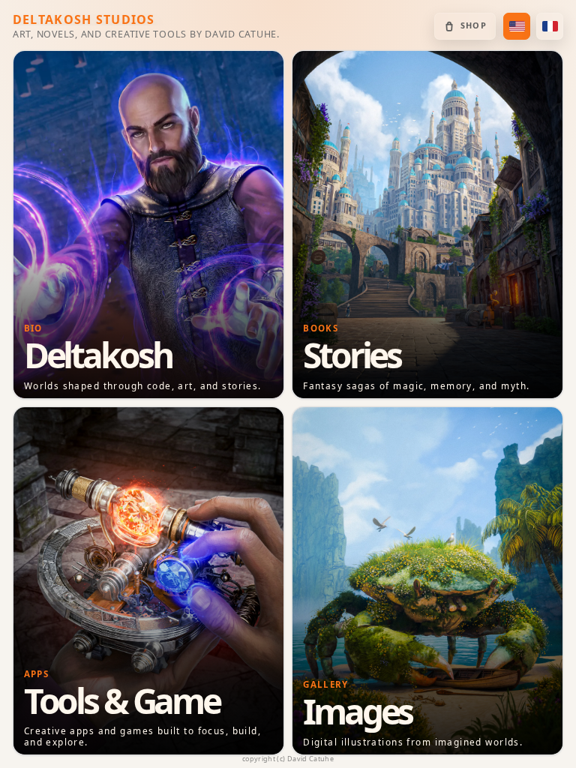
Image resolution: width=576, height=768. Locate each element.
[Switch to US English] (516, 26)
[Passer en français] (549, 26)
